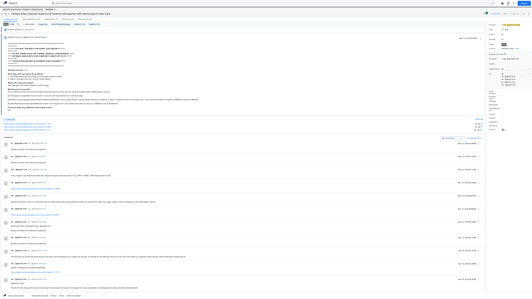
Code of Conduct (74, 296)
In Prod (492, 130)
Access (492, 49)
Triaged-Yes (43, 24)
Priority (492, 34)
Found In (492, 118)
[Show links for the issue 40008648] (54, 9)
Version (492, 114)
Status (491, 44)
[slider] (486, 157)
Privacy (53, 296)
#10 (45, 250)
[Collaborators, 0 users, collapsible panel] (515, 69)
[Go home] (2, 14)
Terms (61, 296)
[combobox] (273, 3)
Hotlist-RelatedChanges (61, 24)
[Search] (53, 3)
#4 (45, 169)
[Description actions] (480, 38)
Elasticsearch (37, 10)
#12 (45, 279)
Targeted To (493, 122)
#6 (44, 196)
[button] (509, 29)
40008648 (49, 10)
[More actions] (528, 14)
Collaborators (494, 69)
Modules (26, 10)
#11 (481, 130)
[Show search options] (492, 3)
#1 (47, 37)
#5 (482, 124)
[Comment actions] (478, 143)
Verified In (493, 126)
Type (491, 29)
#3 (44, 156)
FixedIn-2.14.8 (79, 24)
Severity (492, 39)
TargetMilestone (494, 109)
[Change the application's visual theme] (502, 3)
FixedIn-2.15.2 (94, 24)
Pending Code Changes (492, 99)
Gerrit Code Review (13, 10)
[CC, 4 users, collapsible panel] (515, 74)
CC (490, 74)
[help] (508, 3)
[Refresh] (5, 14)
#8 (44, 222)
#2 (45, 143)
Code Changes (492, 92)
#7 (482, 127)
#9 (44, 237)
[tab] (10, 19)
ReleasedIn (493, 105)
